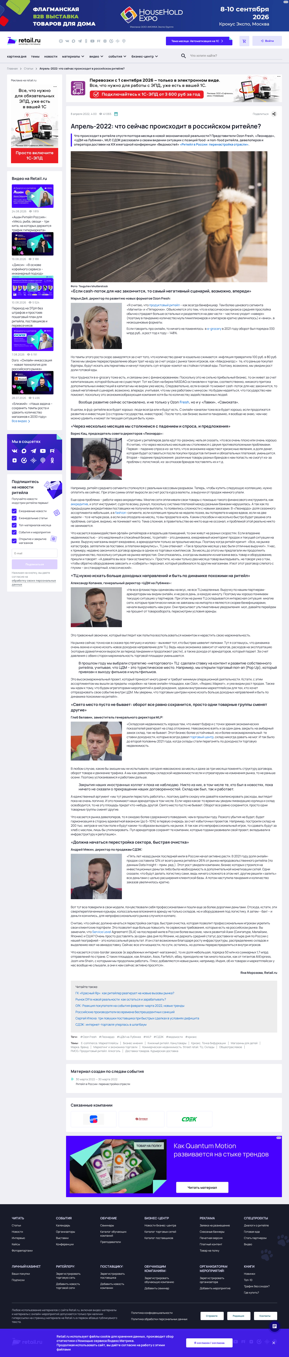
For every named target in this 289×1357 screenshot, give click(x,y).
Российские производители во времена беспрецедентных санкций (125, 1012)
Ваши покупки (21, 1273)
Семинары (107, 1225)
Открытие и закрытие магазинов (32, 541)
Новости (17, 1231)
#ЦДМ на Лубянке (129, 1037)
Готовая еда (252, 1231)
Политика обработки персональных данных (159, 1319)
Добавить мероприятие (215, 1288)
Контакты (265, 1316)
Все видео (20, 421)
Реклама (207, 1218)
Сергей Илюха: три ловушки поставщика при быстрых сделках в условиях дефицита (137, 1018)
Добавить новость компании (112, 1286)
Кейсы (16, 1244)
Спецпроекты (256, 1218)
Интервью (18, 1238)
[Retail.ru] (29, 41)
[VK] (67, 41)
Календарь (63, 1225)
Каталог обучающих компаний (113, 1233)
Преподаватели (110, 1242)
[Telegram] (80, 41)
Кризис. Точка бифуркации (208, 1043)
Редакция (238, 1316)
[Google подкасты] (118, 41)
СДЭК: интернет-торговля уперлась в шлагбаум (110, 1024)
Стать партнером (255, 1238)
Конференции (65, 1244)
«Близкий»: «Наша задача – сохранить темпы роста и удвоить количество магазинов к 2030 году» (32, 410)
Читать (18, 1218)
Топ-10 (248, 1280)
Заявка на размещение (215, 1225)
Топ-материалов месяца (35, 525)
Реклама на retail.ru (23, 80)
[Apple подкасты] (124, 41)
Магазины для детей (244, 1043)
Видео (248, 1244)
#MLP (147, 1037)
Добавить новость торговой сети (68, 1286)
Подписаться (35, 564)
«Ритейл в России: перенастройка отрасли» (214, 144)
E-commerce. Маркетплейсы (99, 1043)
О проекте (211, 1316)
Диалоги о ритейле (256, 1225)
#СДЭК (159, 1037)
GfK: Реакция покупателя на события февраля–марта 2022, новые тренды (129, 1005)
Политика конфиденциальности (152, 1313)
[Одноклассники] (86, 41)
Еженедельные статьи (33, 518)
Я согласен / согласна (209, 1342)
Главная (12, 68)
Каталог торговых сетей (160, 1231)
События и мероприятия (35, 532)
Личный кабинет (26, 1266)
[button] (73, 56)
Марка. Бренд (79, 1047)
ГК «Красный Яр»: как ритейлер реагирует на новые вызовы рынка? (124, 993)
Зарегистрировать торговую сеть (68, 1275)
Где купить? (251, 1292)
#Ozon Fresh (88, 1037)
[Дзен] (105, 41)
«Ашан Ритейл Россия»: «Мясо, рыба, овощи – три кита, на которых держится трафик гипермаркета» (31, 223)
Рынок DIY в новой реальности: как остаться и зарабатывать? (120, 999)
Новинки (249, 1273)
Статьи (28, 68)
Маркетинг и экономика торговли (115, 1047)
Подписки (18, 1280)
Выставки (62, 1238)
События (64, 1218)
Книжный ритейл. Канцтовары (167, 1043)
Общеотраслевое (230, 1047)
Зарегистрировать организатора (212, 1280)
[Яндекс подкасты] (111, 41)
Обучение (108, 1218)
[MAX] (73, 41)
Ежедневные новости (33, 511)
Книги (249, 1266)
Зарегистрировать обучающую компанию (159, 1280)
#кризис (191, 1037)
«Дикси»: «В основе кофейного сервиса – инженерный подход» (27, 269)
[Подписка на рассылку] (61, 41)
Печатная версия (211, 1238)
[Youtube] (92, 41)
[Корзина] (244, 41)
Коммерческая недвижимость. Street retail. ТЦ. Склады (178, 1047)
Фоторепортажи (22, 1250)
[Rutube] (99, 41)
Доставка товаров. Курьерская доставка (151, 1051)
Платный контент (211, 1244)
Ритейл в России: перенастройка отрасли (103, 1084)
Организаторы (65, 1231)
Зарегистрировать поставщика (112, 1275)
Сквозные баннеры (212, 1231)
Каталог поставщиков (158, 1238)
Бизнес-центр (156, 1218)
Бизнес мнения (133, 1043)
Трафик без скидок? (257, 1286)
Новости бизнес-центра (160, 1225)
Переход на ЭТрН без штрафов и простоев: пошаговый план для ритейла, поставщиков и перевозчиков (29, 317)
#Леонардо (106, 1037)
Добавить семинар (156, 1288)
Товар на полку (209, 1250)
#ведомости (174, 1037)
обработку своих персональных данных (34, 582)
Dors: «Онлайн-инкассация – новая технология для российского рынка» (32, 364)
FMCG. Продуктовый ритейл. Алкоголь (95, 1051)
